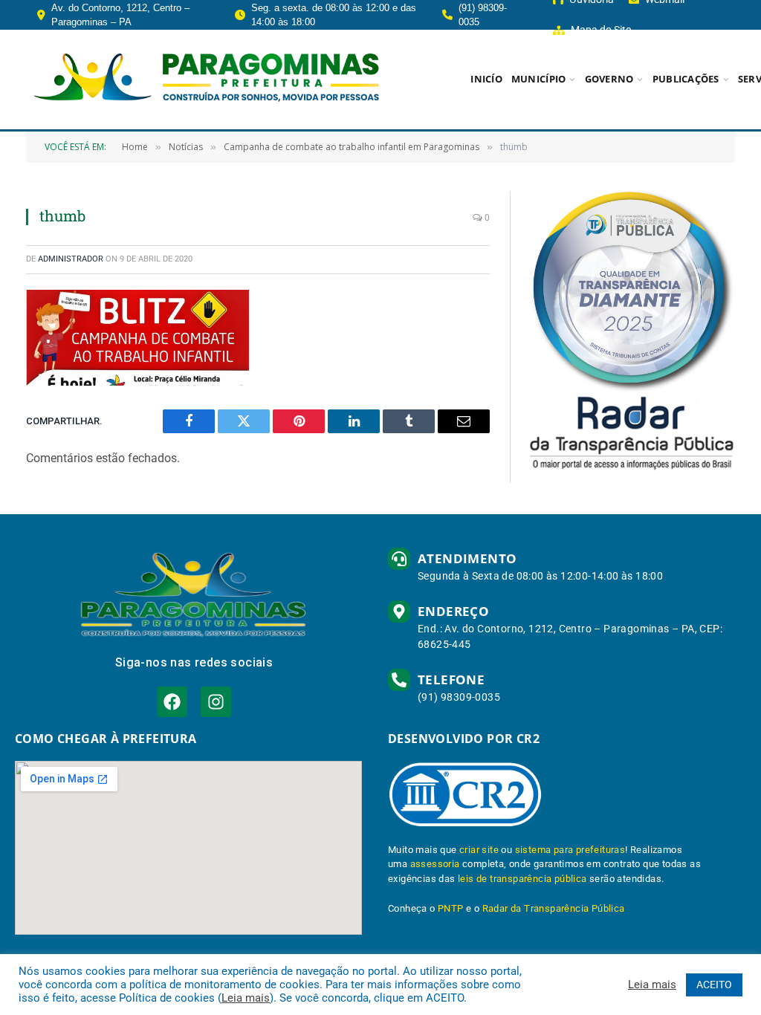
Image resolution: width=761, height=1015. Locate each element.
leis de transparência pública (522, 878)
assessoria (435, 863)
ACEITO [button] (714, 984)
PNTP (451, 908)
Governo (609, 78)
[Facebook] (172, 702)
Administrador (70, 259)
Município (538, 78)
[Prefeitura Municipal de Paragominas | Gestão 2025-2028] (206, 79)
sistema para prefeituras (570, 849)
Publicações (685, 78)
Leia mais (245, 998)
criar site (479, 849)
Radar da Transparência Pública (553, 908)
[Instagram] (216, 702)
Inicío (486, 78)
